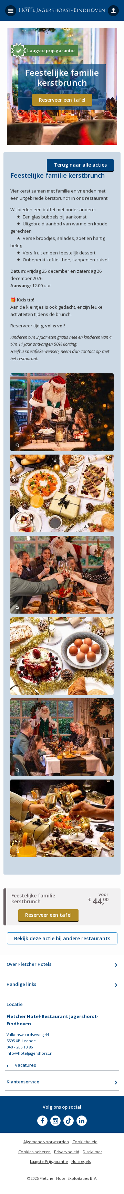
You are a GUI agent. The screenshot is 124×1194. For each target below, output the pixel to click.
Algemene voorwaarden (46, 1141)
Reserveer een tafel (62, 99)
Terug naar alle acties (80, 164)
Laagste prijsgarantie (51, 50)
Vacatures (25, 1065)
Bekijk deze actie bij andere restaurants (62, 938)
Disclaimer (92, 1151)
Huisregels (81, 1161)
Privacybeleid (66, 1151)
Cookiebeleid (84, 1141)
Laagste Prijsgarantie (49, 1161)
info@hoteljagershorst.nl (30, 1053)
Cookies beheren (34, 1151)
